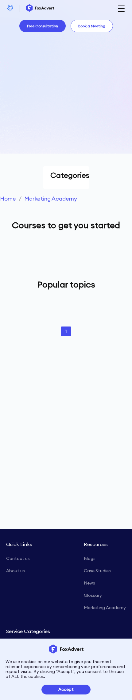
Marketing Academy (50, 198)
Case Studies (97, 570)
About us (15, 570)
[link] (8, 198)
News (89, 583)
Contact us (18, 558)
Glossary (93, 595)
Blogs (89, 558)
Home (8, 198)
